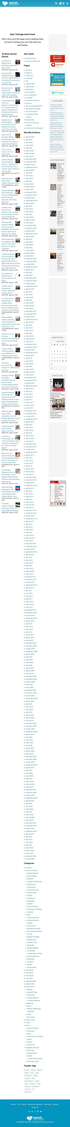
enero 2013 (29, 541)
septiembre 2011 (31, 585)
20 (60, 357)
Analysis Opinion (32, 873)
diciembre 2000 (31, 856)
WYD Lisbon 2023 (33, 1061)
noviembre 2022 (31, 261)
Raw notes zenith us (32, 100)
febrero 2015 (30, 472)
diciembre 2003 (31, 756)
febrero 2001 (30, 851)
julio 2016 (29, 425)
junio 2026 (29, 142)
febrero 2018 (30, 372)
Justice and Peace (33, 917)
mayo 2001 (29, 842)
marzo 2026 (30, 151)
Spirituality (30, 945)
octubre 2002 (30, 795)
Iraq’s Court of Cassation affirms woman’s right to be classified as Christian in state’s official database (10, 139)
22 (65, 357)
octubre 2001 (30, 828)
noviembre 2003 (31, 759)
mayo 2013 (29, 530)
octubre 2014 (30, 483)
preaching (27, 1086)
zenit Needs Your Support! (34, 128)
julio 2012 (29, 557)
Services (29, 103)
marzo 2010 (30, 635)
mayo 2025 (29, 178)
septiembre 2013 (31, 519)
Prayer (29, 1014)
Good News (30, 976)
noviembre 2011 (31, 579)
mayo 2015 (29, 463)
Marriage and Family (33, 928)
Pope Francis (30, 987)
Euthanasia (30, 901)
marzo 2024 (30, 217)
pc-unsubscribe (31, 95)
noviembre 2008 (31, 679)
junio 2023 (29, 242)
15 (65, 354)
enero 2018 (29, 375)
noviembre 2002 (31, 792)
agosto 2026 (30, 137)
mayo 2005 (29, 709)
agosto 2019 (30, 322)
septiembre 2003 (31, 765)
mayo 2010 (29, 629)
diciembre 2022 (31, 259)
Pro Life (29, 934)
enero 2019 (29, 342)
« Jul (51, 368)
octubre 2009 (30, 649)
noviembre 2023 (31, 228)
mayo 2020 (29, 297)
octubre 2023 (30, 231)
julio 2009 (29, 657)
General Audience (33, 998)
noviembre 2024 (31, 195)
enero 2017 (29, 408)
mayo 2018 (29, 364)
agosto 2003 (30, 767)
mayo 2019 (29, 330)
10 (51, 354)
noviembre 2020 (31, 281)
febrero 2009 (30, 671)
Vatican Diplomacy (33, 956)
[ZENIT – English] (19, 3)
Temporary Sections (32, 1047)
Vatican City (31, 1045)
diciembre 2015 (31, 444)
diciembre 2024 (31, 192)
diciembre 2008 (31, 676)
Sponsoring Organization (34, 106)
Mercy (29, 1006)
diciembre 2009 (31, 643)
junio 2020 (29, 294)
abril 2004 (29, 745)
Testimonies (31, 951)
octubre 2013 (30, 516)
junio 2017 (29, 394)
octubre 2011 (30, 582)
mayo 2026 (29, 145)
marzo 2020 (30, 303)
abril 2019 (29, 333)
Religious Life (31, 940)
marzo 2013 (30, 535)
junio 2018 (29, 361)
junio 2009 (29, 660)
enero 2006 (29, 687)
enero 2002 (29, 820)
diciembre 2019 (31, 311)
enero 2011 (29, 607)
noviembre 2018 (31, 347)
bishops (35, 1075)
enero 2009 (29, 673)
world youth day (35, 1086)
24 (51, 361)
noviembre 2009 (31, 646)
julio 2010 (29, 624)
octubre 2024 (30, 198)
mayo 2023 (29, 245)
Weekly (26, 1072)
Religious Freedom (33, 937)
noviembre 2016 (31, 413)
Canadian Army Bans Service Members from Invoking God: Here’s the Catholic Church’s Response (10, 212)
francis (32, 1072)
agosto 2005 (30, 701)
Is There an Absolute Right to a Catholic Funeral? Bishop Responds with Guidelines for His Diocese (61, 261)
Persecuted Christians (34, 931)
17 (51, 357)
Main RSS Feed (31, 58)
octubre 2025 (30, 165)
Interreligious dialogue (34, 909)
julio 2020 (29, 292)
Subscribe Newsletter (33, 109)
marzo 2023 (30, 250)
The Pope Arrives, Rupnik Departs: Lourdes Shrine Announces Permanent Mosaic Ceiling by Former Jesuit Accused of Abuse (61, 195)
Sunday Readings (33, 948)
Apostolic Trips (32, 992)
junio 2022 (29, 275)
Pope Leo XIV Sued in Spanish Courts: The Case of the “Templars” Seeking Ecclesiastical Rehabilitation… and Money (61, 171)
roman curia (28, 1089)
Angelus (29, 989)
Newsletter (29, 89)
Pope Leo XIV (30, 1020)
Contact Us (29, 75)
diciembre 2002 (31, 790)
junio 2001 (29, 839)
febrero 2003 (30, 784)
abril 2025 (29, 181)
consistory (27, 1078)
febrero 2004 (30, 751)
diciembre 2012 (31, 543)
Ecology (29, 895)
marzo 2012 (30, 568)
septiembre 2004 (31, 732)
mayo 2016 (29, 430)
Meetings (30, 1003)
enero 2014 (29, 507)
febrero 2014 (30, 505)
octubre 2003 (30, 762)
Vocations (30, 962)
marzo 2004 (30, 748)
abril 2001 (29, 845)
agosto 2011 (30, 588)
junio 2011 (29, 593)
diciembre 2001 (31, 823)
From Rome (29, 973)
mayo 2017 (29, 397)
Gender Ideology (32, 906)
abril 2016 (29, 433)
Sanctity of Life (32, 942)
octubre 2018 (30, 350)
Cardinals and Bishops (34, 881)
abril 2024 (29, 214)
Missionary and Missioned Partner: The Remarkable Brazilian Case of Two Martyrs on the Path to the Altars (10, 458)
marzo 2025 (30, 184)
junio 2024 (29, 209)
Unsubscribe (30, 120)
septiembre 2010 (31, 618)
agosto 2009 (30, 654)
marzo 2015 (30, 469)
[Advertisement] (35, 20)
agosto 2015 (30, 455)
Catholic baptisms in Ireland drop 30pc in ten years (8, 428)
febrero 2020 (30, 306)
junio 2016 (29, 427)
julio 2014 (29, 491)
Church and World (32, 870)
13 (60, 354)
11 (54, 354)
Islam (29, 915)
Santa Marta (31, 1017)
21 (63, 357)
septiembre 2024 (31, 200)
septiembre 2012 (31, 552)
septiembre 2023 (31, 234)
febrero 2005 (30, 718)
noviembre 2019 (31, 314)
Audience (29, 73)
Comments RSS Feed (33, 61)
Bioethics (30, 879)
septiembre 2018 (31, 353)
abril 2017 (29, 400)
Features (30, 904)
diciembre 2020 (31, 278)
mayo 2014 (29, 496)
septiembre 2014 (31, 485)
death (26, 1083)
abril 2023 (29, 248)
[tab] (54, 482)
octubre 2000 (30, 859)
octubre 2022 (30, 264)
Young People (31, 967)
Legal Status (30, 87)
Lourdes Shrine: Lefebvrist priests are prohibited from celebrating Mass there (60, 217)
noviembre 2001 (31, 826)
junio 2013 (29, 527)
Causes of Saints (32, 1028)
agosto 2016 (30, 422)
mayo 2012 (29, 563)
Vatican (29, 1042)
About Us (29, 70)
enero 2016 (29, 441)
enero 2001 (29, 853)
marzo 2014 (30, 502)
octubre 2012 (30, 549)
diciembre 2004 (31, 723)
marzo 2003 (30, 781)
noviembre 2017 (31, 380)
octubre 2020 (30, 283)
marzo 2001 (30, 848)
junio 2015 (29, 460)
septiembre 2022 (31, 267)
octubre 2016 (30, 416)
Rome (28, 1025)
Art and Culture (32, 876)
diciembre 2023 (31, 225)
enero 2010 (29, 640)
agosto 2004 (30, 734)
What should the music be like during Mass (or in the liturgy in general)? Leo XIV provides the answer (11, 416)
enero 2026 (29, 156)
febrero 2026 (30, 153)
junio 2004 (29, 740)
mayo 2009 (29, 662)
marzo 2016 (30, 436)
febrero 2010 (30, 638)
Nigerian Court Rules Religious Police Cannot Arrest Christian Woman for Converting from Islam (9, 124)
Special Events (32, 1053)
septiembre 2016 (31, 419)
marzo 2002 (30, 815)
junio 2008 (29, 684)
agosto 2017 (30, 389)
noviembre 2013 (31, 513)
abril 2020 (29, 300)
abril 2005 (29, 712)
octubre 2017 (30, 383)
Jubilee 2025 (30, 84)
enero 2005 (29, 720)
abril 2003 (29, 779)
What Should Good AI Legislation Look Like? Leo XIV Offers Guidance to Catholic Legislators (9, 244)
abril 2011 (29, 599)
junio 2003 (29, 773)
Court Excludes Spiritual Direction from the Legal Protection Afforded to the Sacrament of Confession (11, 77)
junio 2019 (29, 328)
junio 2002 (29, 806)
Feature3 (33, 1070)
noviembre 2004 (31, 726)
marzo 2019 (30, 336)
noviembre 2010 (31, 613)
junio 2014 (29, 494)
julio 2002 (29, 803)
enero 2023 (29, 256)
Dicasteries (31, 1031)
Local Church (31, 926)
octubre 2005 (30, 696)
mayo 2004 (29, 743)
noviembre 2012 (31, 546)
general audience (29, 1081)
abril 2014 (29, 499)
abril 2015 (29, 466)
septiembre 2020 (31, 286)
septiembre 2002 (31, 798)
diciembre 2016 (31, 411)
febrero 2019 (30, 339)
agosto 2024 (30, 203)
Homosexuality (31, 981)
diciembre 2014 (31, 477)
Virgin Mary (30, 959)
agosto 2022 (30, 270)
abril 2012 (29, 566)
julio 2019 (29, 325)
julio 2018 (29, 358)
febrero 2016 (30, 438)
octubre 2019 (30, 317)
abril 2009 (29, 665)
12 (57, 354)
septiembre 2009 (31, 651)
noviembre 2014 (31, 480)
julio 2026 (29, 140)
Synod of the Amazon (35, 1058)
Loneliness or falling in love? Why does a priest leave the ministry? (56, 106)
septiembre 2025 (31, 167)
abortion (37, 1081)
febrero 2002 (30, 817)
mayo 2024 (29, 211)
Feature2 (27, 1070)
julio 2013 (29, 524)
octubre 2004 (30, 729)
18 (54, 357)
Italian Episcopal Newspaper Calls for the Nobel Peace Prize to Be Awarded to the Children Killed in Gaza (10, 491)
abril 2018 (29, 366)
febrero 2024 (30, 220)
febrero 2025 (30, 187)
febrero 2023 (30, 253)
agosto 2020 (30, 289)
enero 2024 (29, 223)
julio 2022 (29, 272)
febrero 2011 (30, 604)
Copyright (29, 78)
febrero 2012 (30, 571)
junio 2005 (29, 707)
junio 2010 (29, 626)
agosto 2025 (30, 170)
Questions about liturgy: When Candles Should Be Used (10, 181)
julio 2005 (29, 704)
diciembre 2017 (31, 377)
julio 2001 (29, 837)
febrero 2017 (30, 405)
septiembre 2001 (31, 831)
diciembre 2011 (31, 577)
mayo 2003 (29, 776)
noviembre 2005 (31, 693)
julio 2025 (29, 173)
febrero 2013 (30, 538)
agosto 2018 (30, 355)
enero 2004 (29, 754)
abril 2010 (29, 632)
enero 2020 (29, 308)
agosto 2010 (30, 621)
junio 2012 (29, 560)
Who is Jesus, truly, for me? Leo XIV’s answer (7, 152)
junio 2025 (29, 176)
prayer (38, 1083)
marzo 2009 (30, 668)
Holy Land (29, 978)
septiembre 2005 (31, 698)
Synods (29, 1056)
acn (33, 1089)
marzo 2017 (30, 402)
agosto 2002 (30, 801)
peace (33, 1078)
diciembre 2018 (31, 344)
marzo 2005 (30, 715)
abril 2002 (29, 812)
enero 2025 (29, 189)
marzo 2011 (30, 602)
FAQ (27, 81)
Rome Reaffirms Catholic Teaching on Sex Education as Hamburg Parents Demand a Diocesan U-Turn (11, 322)
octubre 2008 (30, 682)
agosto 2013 (30, 521)
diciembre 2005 (31, 690)
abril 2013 (29, 532)
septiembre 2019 (31, 319)
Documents (30, 970)
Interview (30, 912)
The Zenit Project (31, 111)
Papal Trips (30, 1050)
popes (37, 1072)
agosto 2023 (30, 236)
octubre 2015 (30, 449)
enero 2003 (29, 787)
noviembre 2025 (31, 162)
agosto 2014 (30, 488)
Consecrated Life (33, 890)
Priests (28, 1022)
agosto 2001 (30, 834)
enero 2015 (29, 474)
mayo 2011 (29, 596)
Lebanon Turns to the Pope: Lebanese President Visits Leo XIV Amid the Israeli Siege (10, 338)
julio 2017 (29, 391)
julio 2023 (29, 239)
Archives (29, 868)
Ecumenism (31, 898)
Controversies (32, 893)
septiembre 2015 (31, 452)
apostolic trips (28, 1075)
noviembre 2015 (31, 447)
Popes (29, 1034)
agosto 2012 (30, 555)
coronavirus (32, 1083)
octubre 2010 (30, 615)
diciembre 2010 (31, 610)
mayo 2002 (29, 809)
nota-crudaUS (30, 92)
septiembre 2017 (31, 386)
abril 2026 (29, 148)
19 (57, 357)
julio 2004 (29, 737)
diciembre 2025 (31, 159)
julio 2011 (29, 590)
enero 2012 (29, 574)
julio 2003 (29, 770)
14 (63, 354)
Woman (29, 964)
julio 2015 (29, 458)
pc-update (29, 98)
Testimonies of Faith (35, 953)
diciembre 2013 (31, 510)
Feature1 (39, 1070)
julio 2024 (29, 206)
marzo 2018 (30, 369)
